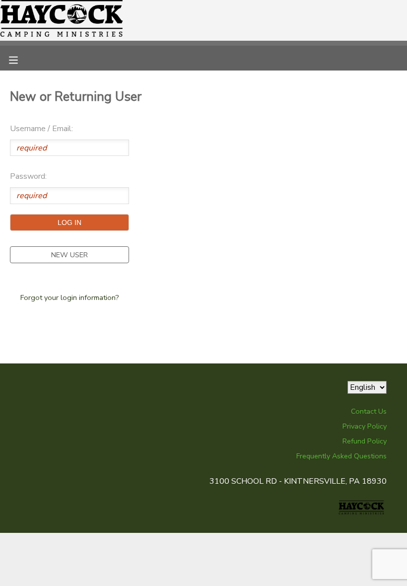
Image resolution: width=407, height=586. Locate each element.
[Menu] (21, 59)
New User (69, 255)
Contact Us (369, 411)
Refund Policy (364, 441)
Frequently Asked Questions (341, 456)
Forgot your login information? (69, 297)
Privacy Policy (364, 426)
